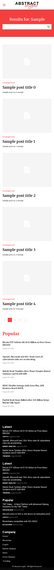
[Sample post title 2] (27, 170)
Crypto (5, 437)
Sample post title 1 (19, 141)
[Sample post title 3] (27, 224)
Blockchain (7, 525)
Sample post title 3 (19, 249)
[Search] (48, 26)
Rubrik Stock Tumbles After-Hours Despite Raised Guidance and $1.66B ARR (25, 451)
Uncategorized (9, 82)
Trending (6, 456)
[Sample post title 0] (27, 61)
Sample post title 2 (19, 195)
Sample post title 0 (19, 87)
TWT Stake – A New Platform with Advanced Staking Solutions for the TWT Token (26, 505)
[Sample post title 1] (27, 116)
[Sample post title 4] (27, 278)
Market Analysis (9, 446)
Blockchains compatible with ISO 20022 (20, 521)
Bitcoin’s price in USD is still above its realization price (26, 514)
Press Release (8, 510)
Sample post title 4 (19, 304)
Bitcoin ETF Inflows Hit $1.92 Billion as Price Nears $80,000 (25, 432)
